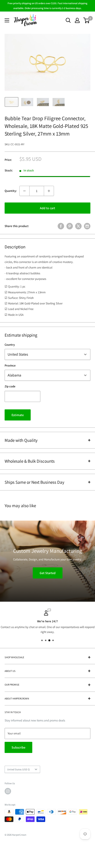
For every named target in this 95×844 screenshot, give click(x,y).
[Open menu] (7, 20)
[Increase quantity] (49, 191)
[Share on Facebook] (61, 226)
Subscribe (18, 747)
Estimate (18, 415)
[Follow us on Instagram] (8, 791)
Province (10, 365)
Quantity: (11, 191)
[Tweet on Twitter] (78, 226)
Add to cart (47, 208)
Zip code (10, 386)
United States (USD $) (18, 769)
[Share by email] (87, 226)
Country (10, 345)
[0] (86, 20)
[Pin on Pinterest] (69, 226)
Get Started (48, 573)
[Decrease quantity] (24, 191)
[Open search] (68, 20)
